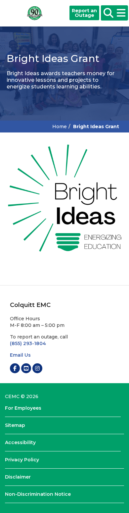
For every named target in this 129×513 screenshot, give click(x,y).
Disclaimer (18, 477)
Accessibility (20, 442)
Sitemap (15, 425)
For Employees (23, 408)
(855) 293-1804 (28, 343)
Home (59, 126)
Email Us (20, 355)
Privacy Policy (22, 460)
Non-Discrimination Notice (38, 494)
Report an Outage (84, 13)
